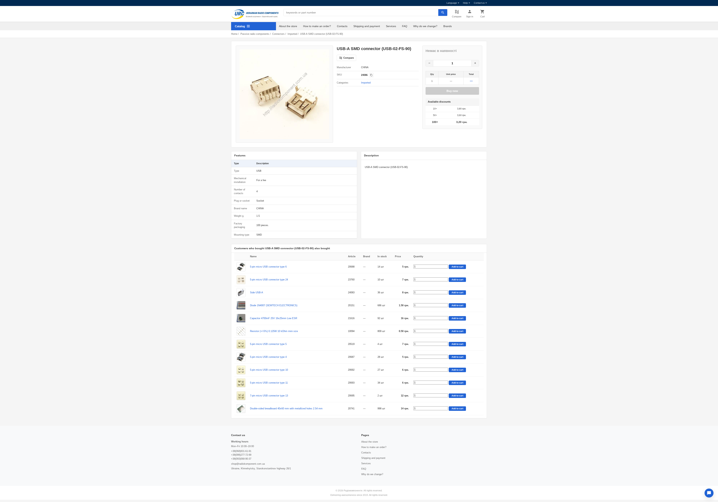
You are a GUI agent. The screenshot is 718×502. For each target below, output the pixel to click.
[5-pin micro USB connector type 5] (241, 344)
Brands (447, 26)
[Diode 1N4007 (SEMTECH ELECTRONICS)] (241, 305)
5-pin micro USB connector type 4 (268, 357)
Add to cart (457, 266)
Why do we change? (425, 26)
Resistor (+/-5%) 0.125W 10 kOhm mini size (274, 331)
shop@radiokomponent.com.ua (248, 463)
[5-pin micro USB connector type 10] (241, 369)
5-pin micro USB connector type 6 (268, 266)
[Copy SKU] (371, 75)
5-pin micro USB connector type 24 (269, 279)
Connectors (278, 34)
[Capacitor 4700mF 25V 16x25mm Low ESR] (241, 318)
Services (391, 26)
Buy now (452, 90)
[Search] (442, 12)
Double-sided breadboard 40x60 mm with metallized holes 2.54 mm (286, 408)
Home (234, 34)
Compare (456, 16)
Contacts (342, 26)
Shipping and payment (366, 26)
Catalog (240, 26)
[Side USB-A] (241, 292)
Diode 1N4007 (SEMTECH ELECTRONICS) (273, 305)
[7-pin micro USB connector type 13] (241, 395)
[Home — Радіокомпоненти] (255, 14)
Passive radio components (254, 34)
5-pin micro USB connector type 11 (269, 382)
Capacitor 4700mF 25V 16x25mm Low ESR (273, 318)
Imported (292, 34)
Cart (482, 16)
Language (452, 3)
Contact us (479, 3)
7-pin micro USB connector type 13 (269, 395)
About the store (288, 26)
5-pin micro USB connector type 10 (269, 369)
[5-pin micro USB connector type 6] (241, 266)
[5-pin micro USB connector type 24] (241, 279)
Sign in (469, 16)
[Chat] (709, 493)
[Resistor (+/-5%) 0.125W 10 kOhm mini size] (241, 331)
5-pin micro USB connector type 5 (268, 344)
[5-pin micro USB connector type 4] (241, 357)
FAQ (404, 26)
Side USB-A (256, 292)
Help (465, 3)
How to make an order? (317, 26)
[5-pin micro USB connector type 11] (241, 382)
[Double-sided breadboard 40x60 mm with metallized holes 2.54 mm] (241, 408)
